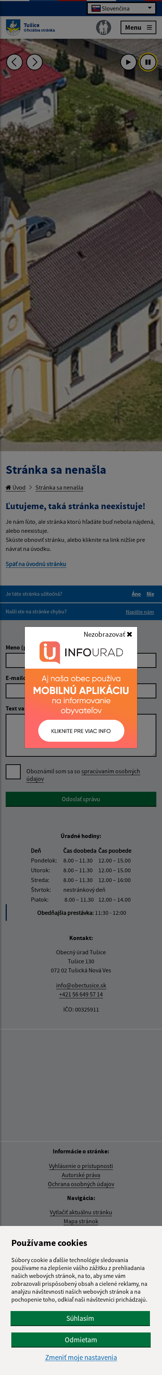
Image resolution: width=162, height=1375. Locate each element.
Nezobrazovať (105, 634)
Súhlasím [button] (80, 1318)
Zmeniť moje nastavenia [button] (81, 1357)
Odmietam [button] (81, 1339)
